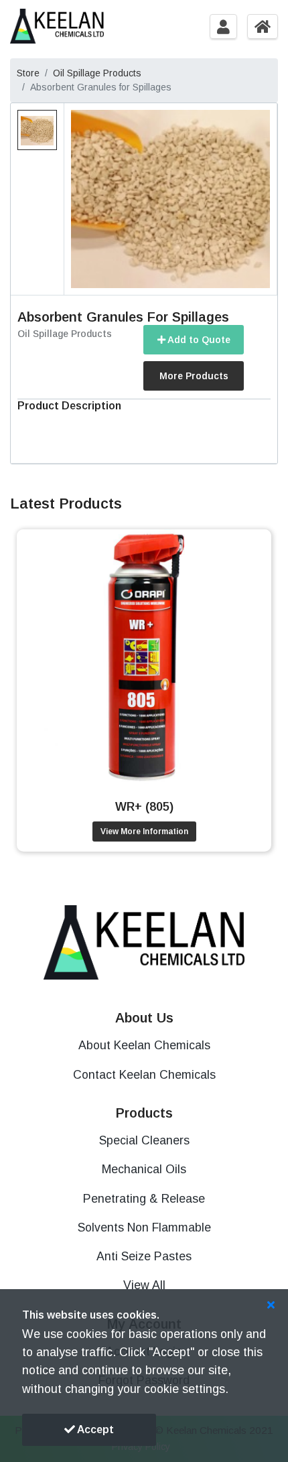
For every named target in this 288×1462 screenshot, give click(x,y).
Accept (94, 1429)
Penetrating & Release (144, 1198)
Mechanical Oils (144, 1169)
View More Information (144, 831)
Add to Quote (197, 339)
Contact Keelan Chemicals (144, 1074)
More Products (193, 376)
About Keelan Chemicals (144, 1045)
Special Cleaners (144, 1140)
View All (144, 1285)
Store (28, 73)
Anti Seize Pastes (144, 1256)
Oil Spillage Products (97, 73)
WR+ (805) (144, 806)
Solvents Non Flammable (144, 1227)
